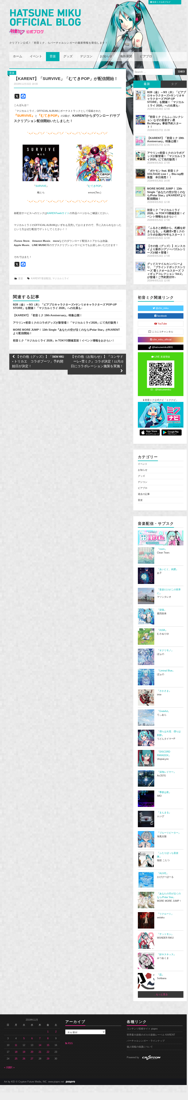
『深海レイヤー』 (166, 772)
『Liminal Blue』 (166, 670)
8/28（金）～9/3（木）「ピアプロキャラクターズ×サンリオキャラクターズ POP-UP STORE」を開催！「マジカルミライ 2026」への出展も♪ (65, 306)
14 (40, 1045)
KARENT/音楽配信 (41, 278)
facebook (161, 316)
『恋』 (160, 974)
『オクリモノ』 (165, 650)
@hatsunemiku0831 (162, 347)
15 (48, 1045)
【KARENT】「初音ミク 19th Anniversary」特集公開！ (47, 315)
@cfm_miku (161, 308)
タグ (174, 84)
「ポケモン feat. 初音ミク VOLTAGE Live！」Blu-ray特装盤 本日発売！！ (165, 174)
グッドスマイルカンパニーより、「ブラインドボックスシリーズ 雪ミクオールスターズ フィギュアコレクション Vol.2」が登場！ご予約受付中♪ (166, 270)
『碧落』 (161, 610)
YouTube (162, 323)
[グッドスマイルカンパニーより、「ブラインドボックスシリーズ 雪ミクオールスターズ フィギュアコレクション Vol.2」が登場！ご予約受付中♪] (140, 266)
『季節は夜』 (164, 792)
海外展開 (126, 56)
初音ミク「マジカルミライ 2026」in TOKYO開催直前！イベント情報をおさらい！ (64, 340)
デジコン (86, 56)
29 (48, 1058)
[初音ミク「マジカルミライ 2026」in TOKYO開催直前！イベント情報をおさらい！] (140, 212)
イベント (36, 56)
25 (16, 1058)
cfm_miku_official (161, 339)
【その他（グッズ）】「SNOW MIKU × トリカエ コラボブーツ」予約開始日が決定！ (38, 361)
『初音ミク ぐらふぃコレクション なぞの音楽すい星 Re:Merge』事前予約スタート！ (165, 121)
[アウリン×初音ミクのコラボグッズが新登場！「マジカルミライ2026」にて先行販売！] (140, 155)
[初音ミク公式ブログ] (45, 22)
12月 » (11, 1067)
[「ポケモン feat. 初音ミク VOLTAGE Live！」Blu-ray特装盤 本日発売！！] (140, 173)
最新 (147, 84)
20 (32, 1052)
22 (48, 1052)
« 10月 (7, 1067)
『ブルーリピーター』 (169, 833)
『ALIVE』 (163, 873)
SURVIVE (40, 185)
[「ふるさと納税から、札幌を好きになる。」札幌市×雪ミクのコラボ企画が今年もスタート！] (140, 230)
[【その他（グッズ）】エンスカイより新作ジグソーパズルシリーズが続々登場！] (140, 248)
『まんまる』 (164, 812)
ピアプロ (146, 56)
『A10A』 (162, 630)
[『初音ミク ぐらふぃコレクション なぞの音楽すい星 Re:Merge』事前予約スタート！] (140, 119)
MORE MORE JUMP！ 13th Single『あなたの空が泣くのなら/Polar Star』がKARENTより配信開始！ (166, 193)
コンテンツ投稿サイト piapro (142, 1029)
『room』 (162, 549)
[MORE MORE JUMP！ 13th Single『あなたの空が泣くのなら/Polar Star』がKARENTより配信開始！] (140, 191)
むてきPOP (94, 185)
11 (16, 1045)
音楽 (53, 56)
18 (16, 1052)
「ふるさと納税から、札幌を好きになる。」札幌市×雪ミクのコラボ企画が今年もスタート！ (166, 231)
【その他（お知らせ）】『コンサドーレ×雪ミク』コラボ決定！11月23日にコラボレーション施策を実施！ (97, 361)
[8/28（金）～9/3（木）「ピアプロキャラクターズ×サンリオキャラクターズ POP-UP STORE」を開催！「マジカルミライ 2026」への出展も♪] (140, 95)
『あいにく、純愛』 (167, 569)
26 (24, 1058)
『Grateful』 (163, 711)
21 (40, 1052)
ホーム (17, 56)
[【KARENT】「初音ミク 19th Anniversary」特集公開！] (140, 141)
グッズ (68, 56)
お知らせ (106, 56)
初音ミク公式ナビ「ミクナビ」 (161, 400)
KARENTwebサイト (58, 213)
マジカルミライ (60, 278)
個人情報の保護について (140, 1047)
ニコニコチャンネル (162, 332)
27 (32, 1058)
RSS (70, 1043)
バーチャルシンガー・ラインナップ (146, 1041)
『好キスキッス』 (166, 954)
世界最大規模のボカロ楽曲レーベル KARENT (151, 1035)
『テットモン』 (165, 934)
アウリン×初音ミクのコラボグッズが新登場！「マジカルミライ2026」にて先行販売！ (66, 322)
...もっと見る (161, 994)
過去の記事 (144, 494)
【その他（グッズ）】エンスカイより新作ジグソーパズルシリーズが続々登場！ (166, 249)
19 (24, 1052)
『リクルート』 (165, 914)
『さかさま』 (164, 691)
